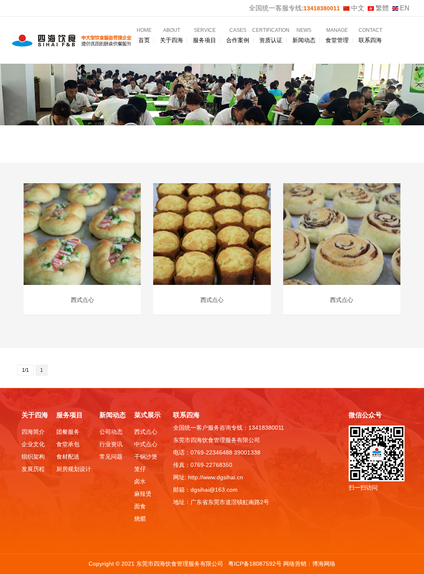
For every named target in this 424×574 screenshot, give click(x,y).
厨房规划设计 (73, 469)
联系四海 (370, 35)
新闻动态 (304, 35)
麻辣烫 (143, 493)
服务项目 (204, 35)
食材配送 (68, 456)
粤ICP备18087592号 (255, 563)
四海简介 (33, 431)
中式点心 (145, 444)
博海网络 (323, 563)
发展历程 (33, 469)
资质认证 (271, 35)
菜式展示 (147, 415)
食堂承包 (68, 444)
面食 (140, 506)
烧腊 (140, 518)
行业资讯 (111, 444)
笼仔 (140, 469)
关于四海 (171, 35)
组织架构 (33, 456)
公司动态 (111, 431)
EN (404, 8)
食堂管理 (337, 35)
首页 (144, 35)
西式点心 (145, 431)
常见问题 (111, 456)
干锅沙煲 (145, 456)
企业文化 (33, 444)
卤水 (140, 481)
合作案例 (237, 35)
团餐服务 (68, 431)
